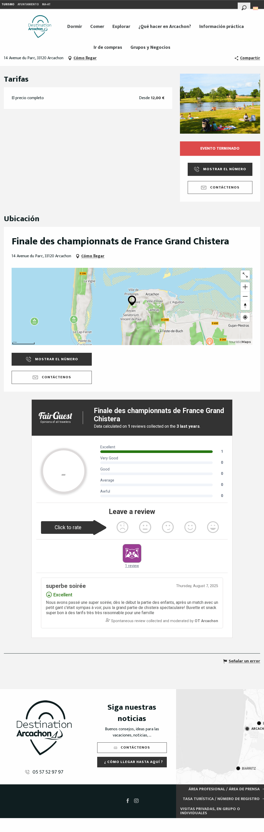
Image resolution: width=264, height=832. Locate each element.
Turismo (8, 4)
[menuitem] (39, 26)
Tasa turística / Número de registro (221, 798)
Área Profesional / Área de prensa (224, 789)
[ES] (255, 8)
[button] (244, 7)
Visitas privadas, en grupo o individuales (210, 811)
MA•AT (46, 4)
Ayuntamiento (28, 4)
